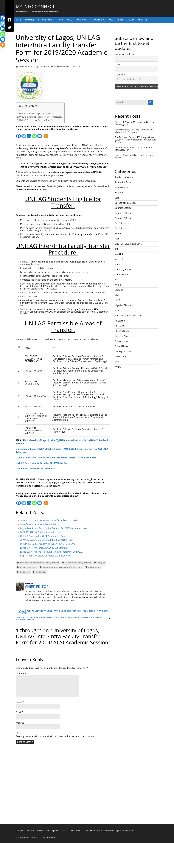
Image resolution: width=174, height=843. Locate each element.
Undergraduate (123, 351)
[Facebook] (9, 19)
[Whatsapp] (34, 134)
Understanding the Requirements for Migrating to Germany (134, 131)
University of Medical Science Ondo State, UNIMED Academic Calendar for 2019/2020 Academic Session (59, 618)
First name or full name (125, 54)
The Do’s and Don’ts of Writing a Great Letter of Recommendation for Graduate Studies (135, 140)
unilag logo (25, 572)
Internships (120, 259)
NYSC (117, 310)
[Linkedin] (29, 134)
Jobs (111, 19)
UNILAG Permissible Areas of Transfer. (36, 120)
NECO (118, 300)
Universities (77, 66)
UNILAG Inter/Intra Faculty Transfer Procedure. (40, 117)
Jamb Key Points (123, 269)
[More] (46, 134)
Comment (22, 673)
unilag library (94, 567)
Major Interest (121, 74)
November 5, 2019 (26, 66)
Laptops (119, 289)
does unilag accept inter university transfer (39, 562)
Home (18, 19)
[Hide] (1, 50)
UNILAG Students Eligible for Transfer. (36, 113)
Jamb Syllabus (122, 274)
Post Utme (81, 19)
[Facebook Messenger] (39, 134)
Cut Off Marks (122, 223)
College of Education (125, 202)
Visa (117, 361)
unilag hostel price (28, 567)
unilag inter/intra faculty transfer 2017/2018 (62, 567)
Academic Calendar (124, 177)
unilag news (40, 572)
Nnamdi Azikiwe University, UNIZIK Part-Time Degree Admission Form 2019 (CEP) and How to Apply (62, 612)
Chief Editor (44, 66)
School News (45, 19)
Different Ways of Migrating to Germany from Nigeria (135, 123)
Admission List (122, 187)
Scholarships (98, 19)
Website (20, 722)
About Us (142, 19)
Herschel (51, 837)
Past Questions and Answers (129, 315)
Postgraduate (122, 330)
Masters (119, 295)
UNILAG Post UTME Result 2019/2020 (35, 468)
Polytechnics (121, 320)
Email (19, 712)
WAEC (69, 19)
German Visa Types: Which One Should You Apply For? (134, 148)
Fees (117, 238)
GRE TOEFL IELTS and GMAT (128, 243)
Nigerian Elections (124, 305)
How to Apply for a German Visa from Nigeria (134, 156)
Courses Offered (123, 207)
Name (20, 701)
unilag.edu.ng (81, 272)
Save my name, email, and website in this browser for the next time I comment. (56, 736)
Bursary (119, 192)
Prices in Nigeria (125, 19)
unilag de (101, 562)
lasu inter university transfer (78, 562)
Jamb (60, 19)
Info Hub (29, 19)
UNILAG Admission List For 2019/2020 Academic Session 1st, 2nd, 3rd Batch (56, 457)
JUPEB (118, 284)
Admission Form (123, 182)
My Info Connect (35, 6)
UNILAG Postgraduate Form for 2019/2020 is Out (42, 463)
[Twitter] (9, 27)
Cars (117, 197)
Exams (118, 233)
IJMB (117, 248)
